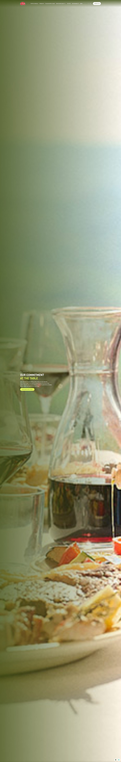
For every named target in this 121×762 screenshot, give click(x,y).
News (81, 3)
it (88, 3)
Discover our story (27, 389)
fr (90, 3)
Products (42, 3)
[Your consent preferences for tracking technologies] (119, 760)
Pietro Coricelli (34, 3)
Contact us (97, 3)
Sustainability (75, 3)
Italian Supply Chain (50, 3)
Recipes (69, 3)
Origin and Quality (60, 3)
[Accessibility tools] (115, 760)
